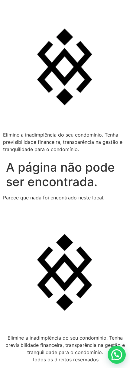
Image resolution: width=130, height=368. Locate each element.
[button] (117, 355)
